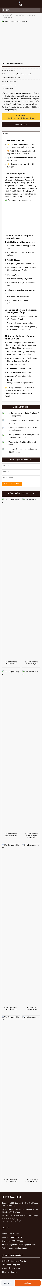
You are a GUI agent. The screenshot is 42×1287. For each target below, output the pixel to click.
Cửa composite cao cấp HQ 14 (10, 1008)
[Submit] (38, 10)
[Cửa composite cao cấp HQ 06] (31, 751)
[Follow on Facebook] (3, 1220)
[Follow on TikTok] (11, 1220)
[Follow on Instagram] (7, 1220)
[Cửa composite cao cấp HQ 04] (10, 1096)
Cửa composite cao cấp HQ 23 (10, 835)
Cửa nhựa (12, 74)
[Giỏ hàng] (39, 3)
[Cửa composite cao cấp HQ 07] (31, 924)
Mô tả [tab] (5, 134)
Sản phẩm (19, 15)
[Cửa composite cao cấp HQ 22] (31, 579)
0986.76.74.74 (21, 124)
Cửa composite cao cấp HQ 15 (10, 663)
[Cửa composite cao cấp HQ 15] (10, 579)
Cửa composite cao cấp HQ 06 (31, 835)
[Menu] (3, 3)
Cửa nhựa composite (24, 74)
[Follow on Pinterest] (19, 1220)
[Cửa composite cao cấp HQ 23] (10, 751)
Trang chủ (7, 15)
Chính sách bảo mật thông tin (14, 1261)
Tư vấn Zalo (27, 1283)
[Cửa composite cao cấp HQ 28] (31, 1096)
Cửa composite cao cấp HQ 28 (31, 1180)
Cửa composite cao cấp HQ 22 (31, 663)
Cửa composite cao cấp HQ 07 (31, 1008)
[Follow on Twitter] (15, 1220)
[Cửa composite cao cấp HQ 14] (10, 924)
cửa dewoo (9, 88)
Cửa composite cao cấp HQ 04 (10, 1180)
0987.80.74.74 (7, 1283)
